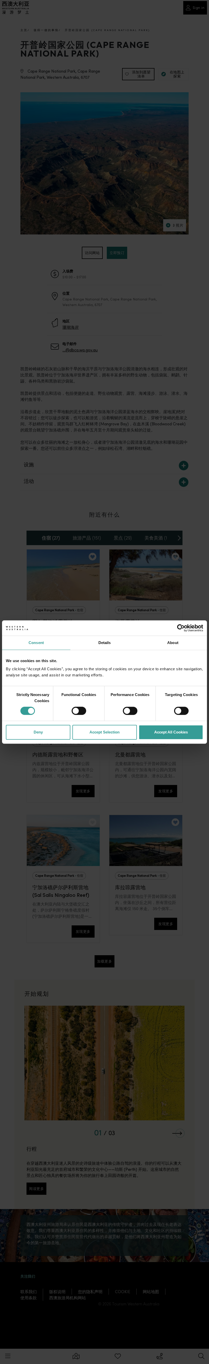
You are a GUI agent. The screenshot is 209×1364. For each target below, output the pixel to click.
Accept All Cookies (171, 732)
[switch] (79, 711)
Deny (38, 732)
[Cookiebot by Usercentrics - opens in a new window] (181, 628)
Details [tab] (104, 642)
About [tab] (172, 642)
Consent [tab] (36, 642)
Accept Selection (104, 732)
